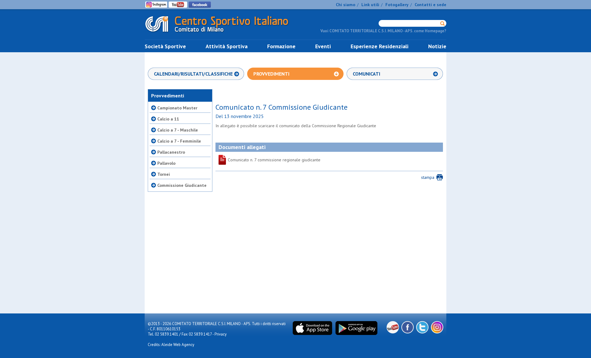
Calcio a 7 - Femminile (179, 141)
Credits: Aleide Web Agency (171, 344)
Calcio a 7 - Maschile (177, 130)
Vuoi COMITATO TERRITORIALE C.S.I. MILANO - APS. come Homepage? (383, 30)
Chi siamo (345, 4)
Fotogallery (396, 4)
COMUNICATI (366, 74)
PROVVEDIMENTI (271, 74)
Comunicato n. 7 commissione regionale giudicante (240, 160)
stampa (427, 177)
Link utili (370, 4)
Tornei (163, 174)
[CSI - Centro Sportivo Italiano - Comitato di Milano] (222, 33)
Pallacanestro (171, 152)
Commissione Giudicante (182, 185)
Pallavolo (166, 163)
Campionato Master (177, 108)
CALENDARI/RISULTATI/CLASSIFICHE (193, 74)
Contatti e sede (430, 4)
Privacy (221, 334)
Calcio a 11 (168, 119)
